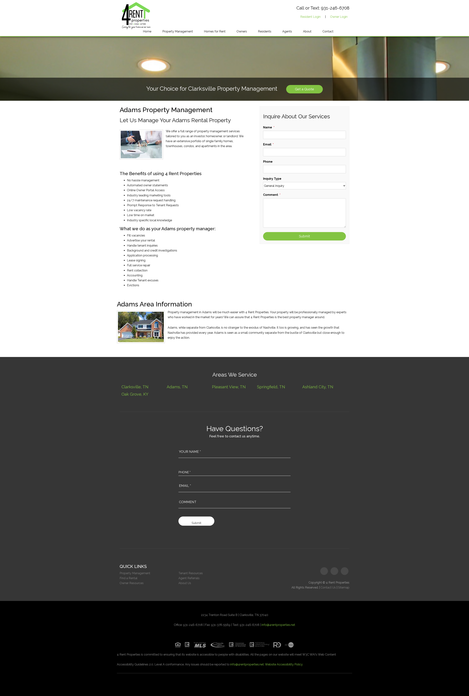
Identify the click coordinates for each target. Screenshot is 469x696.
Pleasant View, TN (229, 386)
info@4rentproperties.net (278, 625)
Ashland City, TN (317, 386)
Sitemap (343, 587)
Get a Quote (304, 89)
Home (147, 31)
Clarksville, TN (134, 386)
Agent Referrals (189, 578)
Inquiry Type (272, 178)
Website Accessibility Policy (284, 664)
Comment (270, 195)
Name (267, 127)
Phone (268, 161)
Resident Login (310, 16)
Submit (304, 236)
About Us (184, 583)
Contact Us (328, 587)
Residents (264, 31)
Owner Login (339, 16)
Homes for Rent (215, 31)
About (307, 31)
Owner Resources (132, 583)
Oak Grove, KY (134, 394)
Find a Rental (128, 578)
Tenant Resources (190, 573)
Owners (242, 31)
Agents (287, 31)
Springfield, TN (271, 386)
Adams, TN (177, 386)
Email (267, 144)
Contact (327, 31)
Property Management (177, 31)
